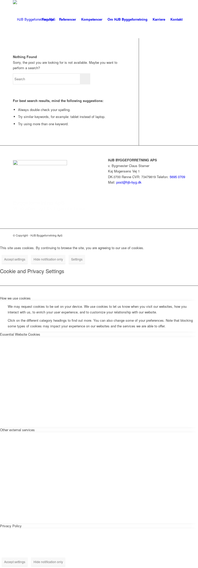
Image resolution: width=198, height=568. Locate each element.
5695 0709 (177, 176)
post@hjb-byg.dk (129, 182)
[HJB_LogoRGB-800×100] (34, 19)
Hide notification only (48, 259)
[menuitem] (47, 19)
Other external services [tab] (17, 429)
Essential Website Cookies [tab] (20, 334)
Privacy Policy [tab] (11, 525)
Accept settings (14, 259)
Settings (76, 259)
